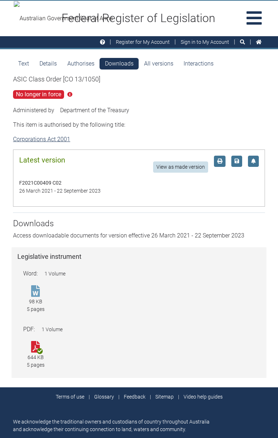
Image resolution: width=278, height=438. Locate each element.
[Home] (259, 42)
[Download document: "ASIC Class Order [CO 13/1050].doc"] (35, 291)
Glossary (104, 397)
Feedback (135, 397)
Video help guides (203, 397)
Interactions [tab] (199, 63)
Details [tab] (48, 63)
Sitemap (164, 397)
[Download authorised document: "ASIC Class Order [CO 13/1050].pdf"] (35, 347)
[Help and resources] (102, 42)
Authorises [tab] (80, 63)
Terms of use (70, 397)
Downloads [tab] (119, 63)
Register (143, 42)
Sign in (205, 42)
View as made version (180, 167)
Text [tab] (23, 63)
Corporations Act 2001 (41, 139)
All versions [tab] (158, 63)
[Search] (242, 42)
